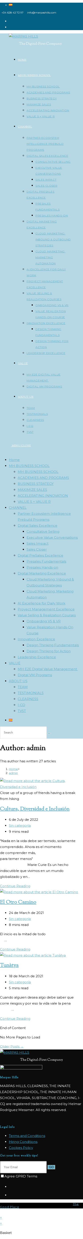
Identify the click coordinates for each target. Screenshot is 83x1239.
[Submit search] (49, 733)
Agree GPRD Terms (20, 1176)
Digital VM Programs (35, 675)
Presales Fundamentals (46, 561)
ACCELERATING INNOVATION (43, 496)
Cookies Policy (21, 1148)
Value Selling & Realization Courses (47, 615)
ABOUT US (18, 681)
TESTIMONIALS (31, 693)
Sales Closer (37, 549)
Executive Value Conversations (52, 537)
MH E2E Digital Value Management (48, 669)
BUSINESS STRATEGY (36, 484)
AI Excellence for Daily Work (41, 603)
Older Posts (12, 1046)
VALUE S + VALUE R (34, 501)
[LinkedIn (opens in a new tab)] (10, 27)
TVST (22, 711)
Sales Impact (37, 543)
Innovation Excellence (36, 639)
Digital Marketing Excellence (42, 573)
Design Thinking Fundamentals (53, 645)
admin (13, 773)
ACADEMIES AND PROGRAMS (43, 478)
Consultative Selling (43, 531)
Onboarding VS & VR (44, 621)
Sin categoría (20, 825)
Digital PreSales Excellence (40, 555)
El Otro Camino (18, 902)
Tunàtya (9, 965)
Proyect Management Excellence (46, 609)
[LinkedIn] (10, 1195)
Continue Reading (16, 886)
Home (14, 460)
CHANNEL (18, 507)
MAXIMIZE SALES (32, 490)
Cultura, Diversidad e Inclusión (34, 809)
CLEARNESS (28, 699)
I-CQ (21, 705)
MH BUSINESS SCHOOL (29, 466)
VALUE (14, 663)
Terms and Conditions (27, 1136)
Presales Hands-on (42, 567)
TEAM (23, 687)
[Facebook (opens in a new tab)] (10, 21)
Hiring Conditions (23, 1142)
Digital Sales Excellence (37, 525)
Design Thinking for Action (49, 651)
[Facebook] (10, 1187)
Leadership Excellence (37, 657)
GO (51, 1167)
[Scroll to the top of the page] (1, 1211)
